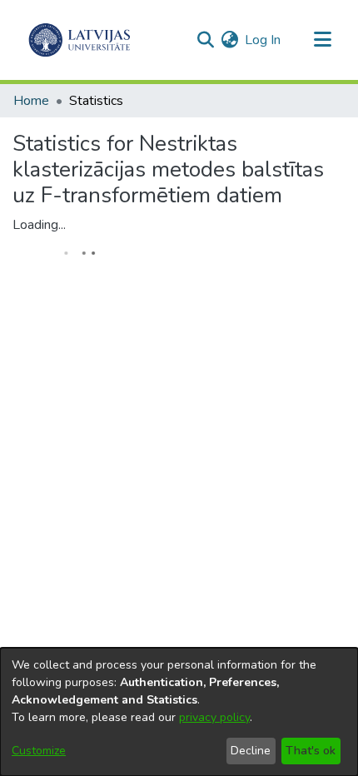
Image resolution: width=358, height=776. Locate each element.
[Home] (79, 40)
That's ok (311, 751)
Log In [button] (263, 40)
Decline (251, 751)
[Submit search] (205, 40)
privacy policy (214, 717)
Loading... (39, 225)
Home (31, 101)
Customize (39, 751)
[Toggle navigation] (322, 40)
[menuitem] (229, 40)
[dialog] (179, 712)
